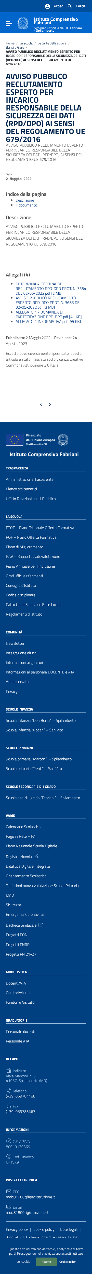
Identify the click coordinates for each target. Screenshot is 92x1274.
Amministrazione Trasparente (29, 479)
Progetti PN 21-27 (21, 954)
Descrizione (25, 200)
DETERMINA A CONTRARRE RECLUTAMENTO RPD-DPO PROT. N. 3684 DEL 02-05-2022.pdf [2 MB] (51, 288)
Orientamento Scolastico (26, 876)
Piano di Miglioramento (24, 547)
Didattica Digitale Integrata (28, 866)
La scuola (26, 43)
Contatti (14, 1237)
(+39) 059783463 (20, 1111)
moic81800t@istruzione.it (27, 1212)
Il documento (26, 205)
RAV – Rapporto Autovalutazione (33, 556)
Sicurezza (13, 905)
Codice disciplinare (20, 595)
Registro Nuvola (19, 856)
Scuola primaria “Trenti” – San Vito (34, 768)
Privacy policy (17, 1229)
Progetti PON (16, 934)
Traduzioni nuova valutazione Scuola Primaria (42, 885)
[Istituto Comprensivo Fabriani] (23, 23)
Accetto (46, 1261)
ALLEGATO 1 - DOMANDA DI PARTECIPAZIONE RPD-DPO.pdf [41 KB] (49, 314)
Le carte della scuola (52, 43)
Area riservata (17, 681)
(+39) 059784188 (20, 1096)
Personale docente (21, 1031)
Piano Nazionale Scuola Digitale (31, 846)
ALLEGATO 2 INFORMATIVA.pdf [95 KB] (48, 321)
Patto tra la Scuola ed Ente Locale (34, 604)
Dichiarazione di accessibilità (49, 1237)
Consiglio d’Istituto (21, 585)
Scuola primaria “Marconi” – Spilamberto (39, 759)
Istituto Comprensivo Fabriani (44, 454)
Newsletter (15, 643)
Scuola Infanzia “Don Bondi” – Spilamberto (41, 720)
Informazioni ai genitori (24, 662)
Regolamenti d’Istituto (24, 614)
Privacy (12, 691)
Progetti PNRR (18, 944)
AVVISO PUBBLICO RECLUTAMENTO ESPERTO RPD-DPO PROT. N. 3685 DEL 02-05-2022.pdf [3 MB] (48, 302)
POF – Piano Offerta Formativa (31, 537)
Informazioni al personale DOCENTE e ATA (40, 672)
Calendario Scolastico (23, 826)
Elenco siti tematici (21, 489)
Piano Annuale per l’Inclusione (30, 566)
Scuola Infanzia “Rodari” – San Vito (34, 730)
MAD (10, 895)
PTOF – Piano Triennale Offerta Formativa (40, 527)
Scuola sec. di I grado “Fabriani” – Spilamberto (43, 797)
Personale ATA (17, 1041)
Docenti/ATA (16, 983)
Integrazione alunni (21, 653)
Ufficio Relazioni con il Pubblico (31, 498)
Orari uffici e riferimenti (24, 576)
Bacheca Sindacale (21, 925)
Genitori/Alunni (18, 992)
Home (10, 43)
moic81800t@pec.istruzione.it (30, 1197)
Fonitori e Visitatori (21, 1002)
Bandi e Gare (15, 47)
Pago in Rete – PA (21, 836)
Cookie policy (67, 1261)
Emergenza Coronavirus (25, 914)
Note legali (69, 1229)
